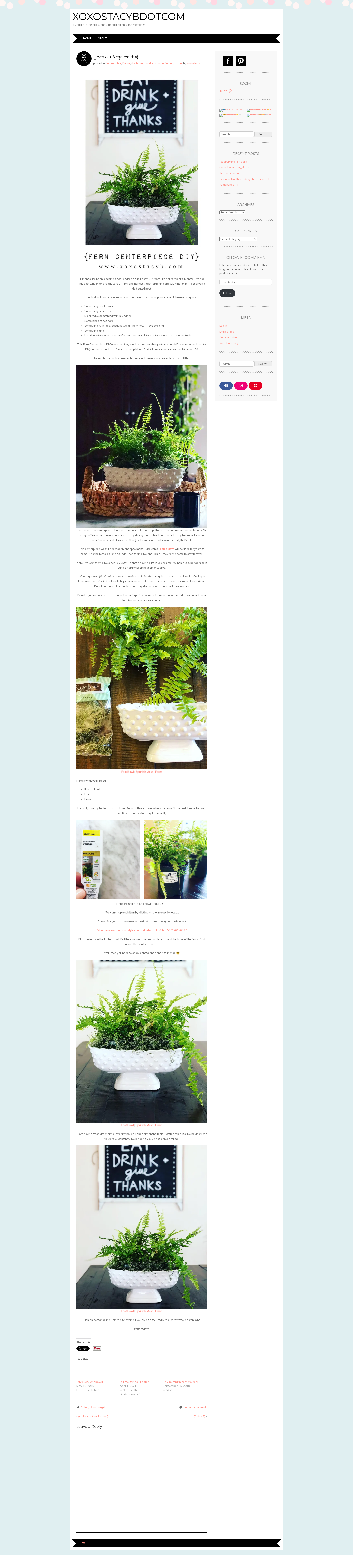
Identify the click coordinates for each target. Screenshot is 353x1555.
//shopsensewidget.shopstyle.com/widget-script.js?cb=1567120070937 (142, 930)
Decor (126, 63)
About (102, 38)
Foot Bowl (127, 771)
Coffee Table (113, 63)
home (139, 63)
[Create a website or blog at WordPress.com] (83, 1543)
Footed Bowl (166, 549)
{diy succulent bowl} (89, 1382)
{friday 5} (200, 1416)
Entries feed (226, 331)
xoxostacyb (194, 63)
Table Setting (165, 63)
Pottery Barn (88, 1407)
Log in (223, 325)
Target (179, 63)
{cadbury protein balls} (233, 161)
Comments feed (229, 337)
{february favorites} (231, 173)
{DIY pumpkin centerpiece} (180, 1382)
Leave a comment (195, 1407)
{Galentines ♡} (228, 184)
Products (150, 63)
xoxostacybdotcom (128, 16)
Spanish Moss (144, 771)
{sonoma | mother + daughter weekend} (244, 179)
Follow (227, 293)
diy (133, 63)
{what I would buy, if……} (234, 167)
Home (87, 38)
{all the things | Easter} (135, 1382)
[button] (108, 859)
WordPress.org (229, 343)
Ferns (158, 771)
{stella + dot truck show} (92, 1416)
